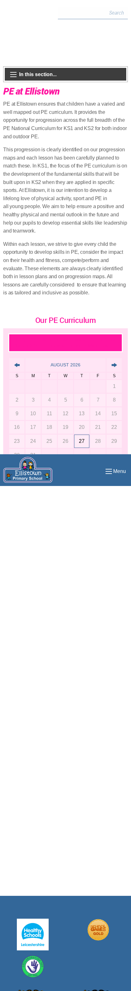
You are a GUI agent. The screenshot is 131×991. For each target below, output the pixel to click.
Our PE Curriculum (65, 320)
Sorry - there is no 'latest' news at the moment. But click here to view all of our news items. (65, 342)
